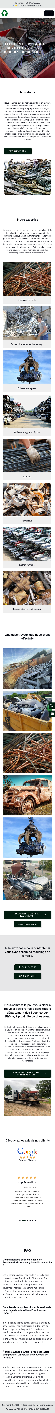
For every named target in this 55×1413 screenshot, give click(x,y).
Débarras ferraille (27, 300)
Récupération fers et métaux (26, 608)
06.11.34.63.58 (33, 2)
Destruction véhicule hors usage (27, 344)
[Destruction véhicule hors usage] (27, 323)
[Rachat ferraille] (27, 544)
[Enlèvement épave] (27, 367)
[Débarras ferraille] (27, 279)
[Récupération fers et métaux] (27, 588)
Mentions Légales (44, 1405)
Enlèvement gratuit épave (27, 432)
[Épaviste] (27, 455)
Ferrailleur (27, 520)
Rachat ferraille (27, 564)
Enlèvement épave (26, 388)
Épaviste (27, 476)
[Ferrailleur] (27, 499)
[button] (20, 1220)
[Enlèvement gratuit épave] (27, 411)
